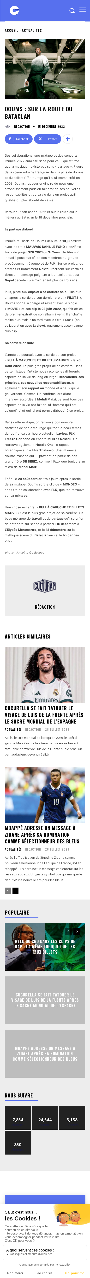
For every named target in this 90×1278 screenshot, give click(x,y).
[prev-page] (8, 891)
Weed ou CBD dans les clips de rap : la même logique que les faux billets (45, 946)
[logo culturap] (14, 10)
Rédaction (22, 126)
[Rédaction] (9, 126)
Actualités (32, 30)
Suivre (18, 1107)
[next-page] (15, 891)
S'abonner (18, 1132)
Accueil (11, 30)
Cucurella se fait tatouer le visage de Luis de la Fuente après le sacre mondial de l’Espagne (44, 714)
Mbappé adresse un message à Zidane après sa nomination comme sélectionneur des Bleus (42, 834)
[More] (68, 139)
